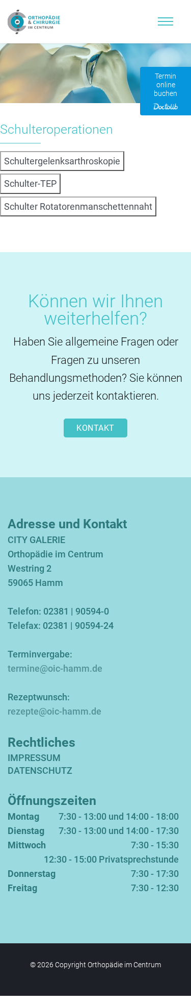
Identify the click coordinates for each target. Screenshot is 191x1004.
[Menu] (165, 21)
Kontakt (95, 428)
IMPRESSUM (34, 757)
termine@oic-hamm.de (55, 668)
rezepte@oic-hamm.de (54, 711)
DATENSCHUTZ (40, 770)
